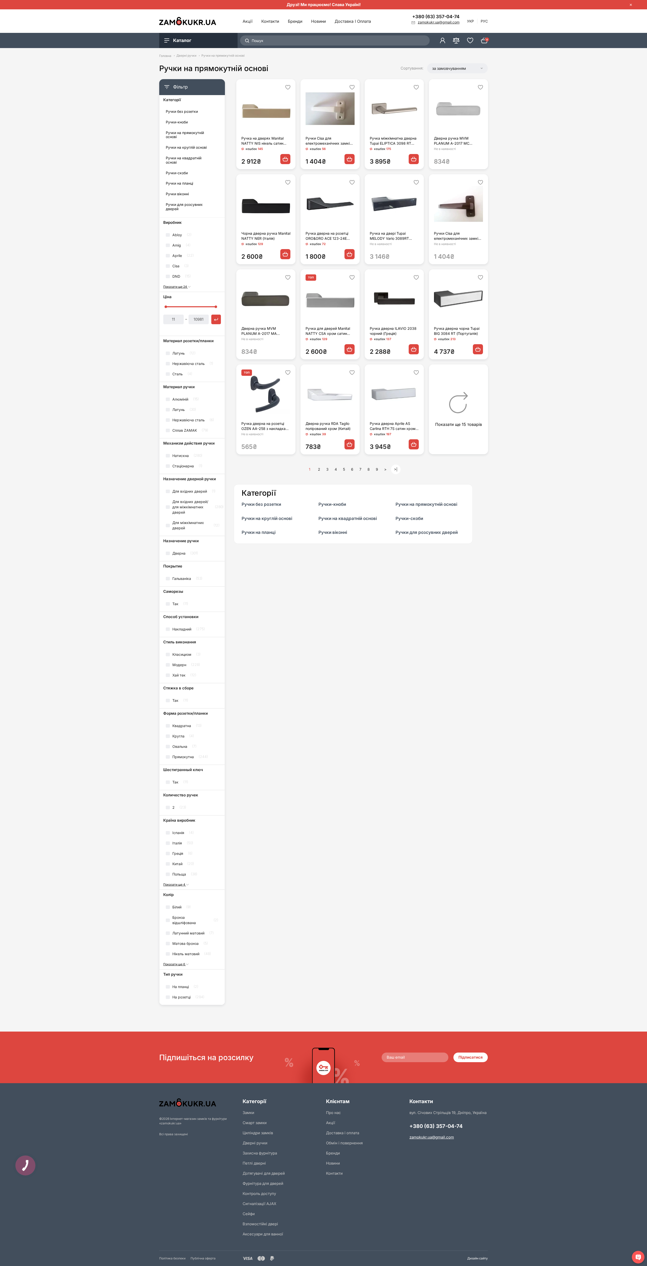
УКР (470, 21)
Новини (318, 21)
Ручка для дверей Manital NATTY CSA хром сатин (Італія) (328, 331)
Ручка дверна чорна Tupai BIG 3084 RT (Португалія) (456, 331)
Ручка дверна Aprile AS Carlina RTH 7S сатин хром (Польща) (392, 426)
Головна (165, 55)
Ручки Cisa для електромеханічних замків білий (329, 141)
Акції (247, 21)
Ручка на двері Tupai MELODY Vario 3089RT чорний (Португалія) (389, 236)
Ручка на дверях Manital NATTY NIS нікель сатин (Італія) (262, 141)
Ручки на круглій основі (186, 147)
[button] (457, 68)
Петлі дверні (254, 1163)
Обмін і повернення (344, 1143)
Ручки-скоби (177, 173)
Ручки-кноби (177, 122)
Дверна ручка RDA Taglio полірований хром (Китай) (328, 426)
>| (396, 469)
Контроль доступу (259, 1193)
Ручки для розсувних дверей (184, 207)
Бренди (295, 21)
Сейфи (249, 1213)
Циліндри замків (258, 1132)
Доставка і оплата (353, 21)
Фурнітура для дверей (263, 1183)
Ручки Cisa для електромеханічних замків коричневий (457, 236)
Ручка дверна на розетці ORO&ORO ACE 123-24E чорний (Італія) (327, 236)
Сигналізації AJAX (259, 1203)
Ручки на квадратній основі (183, 160)
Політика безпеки (172, 1258)
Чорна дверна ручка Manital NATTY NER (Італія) (265, 236)
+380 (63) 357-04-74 (435, 16)
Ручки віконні (177, 194)
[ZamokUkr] (198, 1102)
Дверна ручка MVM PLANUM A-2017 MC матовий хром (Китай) (453, 141)
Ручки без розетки (182, 112)
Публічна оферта (203, 1258)
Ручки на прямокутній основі (185, 135)
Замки (248, 1112)
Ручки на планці (179, 183)
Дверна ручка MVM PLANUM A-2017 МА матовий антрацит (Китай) (264, 331)
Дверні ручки (186, 55)
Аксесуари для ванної (263, 1234)
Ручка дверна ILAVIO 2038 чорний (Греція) (393, 331)
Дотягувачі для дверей (264, 1173)
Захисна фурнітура (260, 1153)
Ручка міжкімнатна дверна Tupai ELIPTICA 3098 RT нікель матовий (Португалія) (394, 141)
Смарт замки (255, 1122)
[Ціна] (216, 319)
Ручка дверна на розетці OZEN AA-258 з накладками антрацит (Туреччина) (265, 426)
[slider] (166, 306)
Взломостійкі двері (260, 1223)
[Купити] (285, 159)
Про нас (333, 1112)
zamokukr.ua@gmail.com (431, 1137)
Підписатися (470, 1057)
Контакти (270, 21)
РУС (484, 21)
